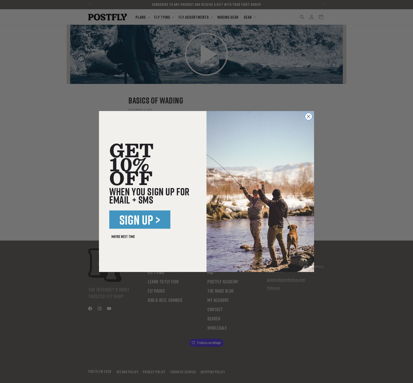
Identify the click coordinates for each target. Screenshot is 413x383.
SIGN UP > (139, 219)
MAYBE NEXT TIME (123, 236)
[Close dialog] (308, 116)
